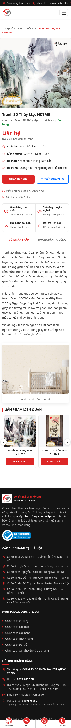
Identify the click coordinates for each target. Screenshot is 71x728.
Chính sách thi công (16, 621)
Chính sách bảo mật (17, 627)
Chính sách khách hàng (19, 638)
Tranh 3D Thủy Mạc (26, 28)
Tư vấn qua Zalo (52, 179)
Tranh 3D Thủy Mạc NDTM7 (18, 452)
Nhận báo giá (18, 179)
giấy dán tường (12, 312)
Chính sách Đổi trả (16, 644)
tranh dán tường (34, 312)
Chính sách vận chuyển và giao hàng (27, 650)
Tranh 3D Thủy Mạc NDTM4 (52, 452)
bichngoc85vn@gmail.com (30, 694)
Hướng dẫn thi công (52, 239)
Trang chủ (7, 28)
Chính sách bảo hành (17, 633)
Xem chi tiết (18, 461)
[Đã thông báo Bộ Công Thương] (16, 535)
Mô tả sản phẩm (18, 239)
